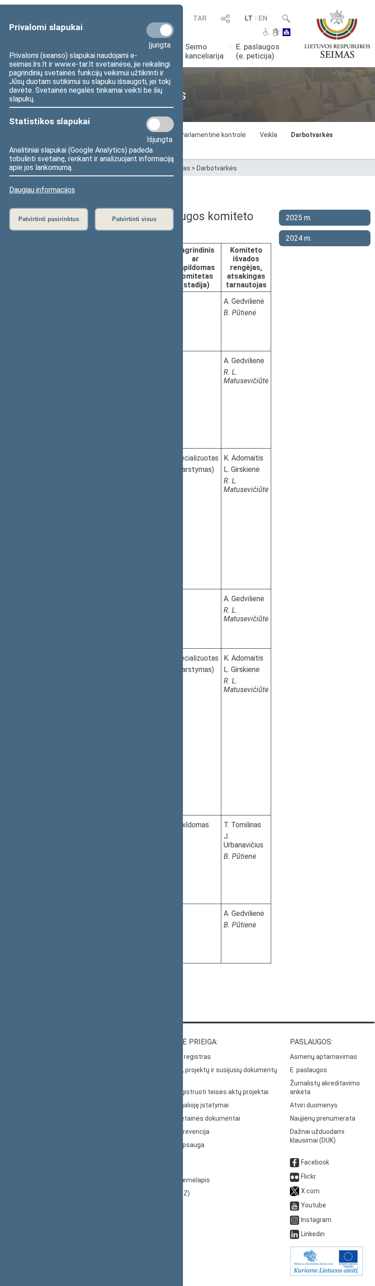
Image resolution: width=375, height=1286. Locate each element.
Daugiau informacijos (42, 189)
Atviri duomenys (314, 1105)
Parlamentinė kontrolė (213, 134)
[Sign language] (276, 32)
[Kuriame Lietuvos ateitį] (326, 1273)
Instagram (316, 1219)
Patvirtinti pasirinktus (48, 219)
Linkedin (313, 1234)
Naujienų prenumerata (322, 1118)
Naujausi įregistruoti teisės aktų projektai (207, 1091)
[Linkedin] (294, 1234)
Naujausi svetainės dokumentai (193, 1118)
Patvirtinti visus (134, 219)
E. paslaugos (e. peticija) (257, 51)
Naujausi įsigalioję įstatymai (188, 1105)
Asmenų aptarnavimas (323, 1056)
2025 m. (298, 217)
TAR (200, 18)
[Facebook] (294, 1162)
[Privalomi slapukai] (160, 30)
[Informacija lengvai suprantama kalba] (286, 32)
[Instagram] (294, 1219)
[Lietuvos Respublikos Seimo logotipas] (337, 34)
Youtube (313, 1205)
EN (263, 18)
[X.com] (294, 1191)
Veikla (268, 134)
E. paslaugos (308, 1070)
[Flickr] (294, 1176)
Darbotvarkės (312, 134)
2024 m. (298, 238)
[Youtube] (294, 1205)
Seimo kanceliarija (204, 51)
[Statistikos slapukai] (160, 124)
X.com (310, 1191)
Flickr (308, 1176)
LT (249, 18)
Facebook (315, 1162)
